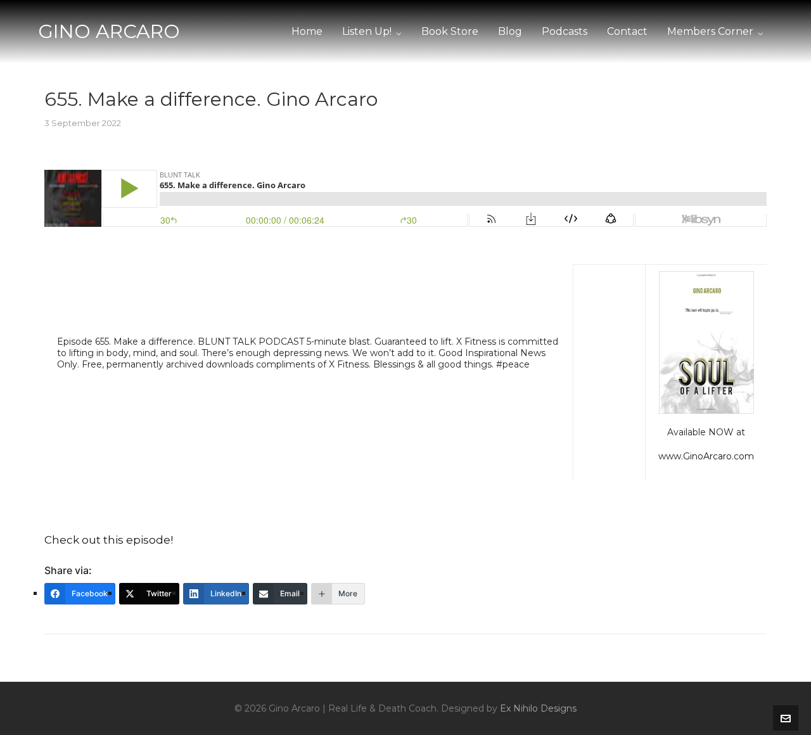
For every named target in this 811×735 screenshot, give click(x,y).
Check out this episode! (108, 540)
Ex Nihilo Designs (538, 708)
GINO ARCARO (109, 31)
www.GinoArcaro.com (706, 456)
